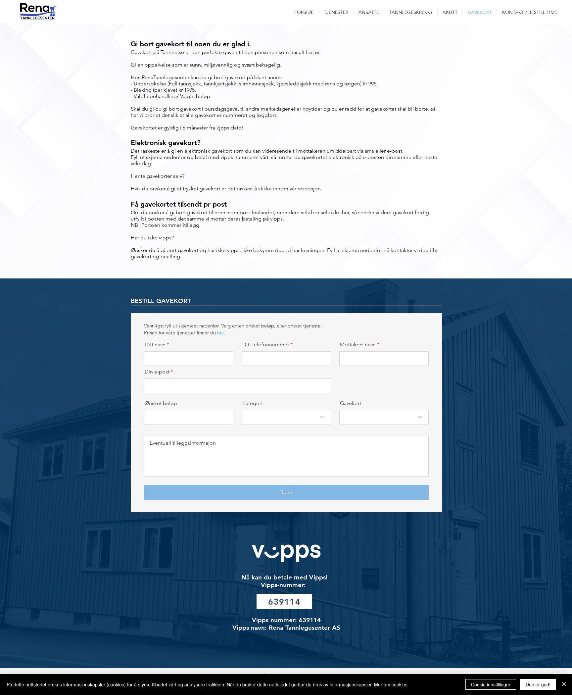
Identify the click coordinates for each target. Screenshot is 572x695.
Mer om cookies (390, 684)
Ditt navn (155, 344)
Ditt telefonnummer (265, 344)
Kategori (252, 403)
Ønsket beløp (161, 403)
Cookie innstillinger (490, 684)
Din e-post (157, 371)
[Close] (564, 684)
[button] (336, 12)
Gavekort (350, 403)
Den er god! (538, 684)
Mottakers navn (358, 344)
